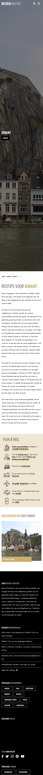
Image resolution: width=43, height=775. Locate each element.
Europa (8, 276)
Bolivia (18, 694)
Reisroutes (8, 772)
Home (3, 276)
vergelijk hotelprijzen (20, 449)
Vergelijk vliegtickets (20, 483)
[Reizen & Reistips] (11, 3)
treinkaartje (25, 466)
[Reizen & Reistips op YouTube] (22, 757)
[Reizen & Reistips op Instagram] (12, 757)
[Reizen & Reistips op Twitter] (7, 757)
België (14, 276)
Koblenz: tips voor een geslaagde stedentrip (17, 641)
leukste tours (23, 454)
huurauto (15, 476)
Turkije (6, 688)
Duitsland (29, 688)
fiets (14, 457)
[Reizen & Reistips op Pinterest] (17, 757)
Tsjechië (7, 705)
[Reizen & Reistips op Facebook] (3, 757)
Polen (25, 699)
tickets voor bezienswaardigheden (24, 458)
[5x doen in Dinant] (21, 541)
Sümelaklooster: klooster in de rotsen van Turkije (18, 664)
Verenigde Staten (10, 699)
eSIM (17, 502)
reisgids (18, 493)
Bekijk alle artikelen (8, 670)
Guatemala (20, 705)
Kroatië (7, 694)
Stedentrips (23, 772)
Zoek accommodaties (20, 446)
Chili (17, 688)
